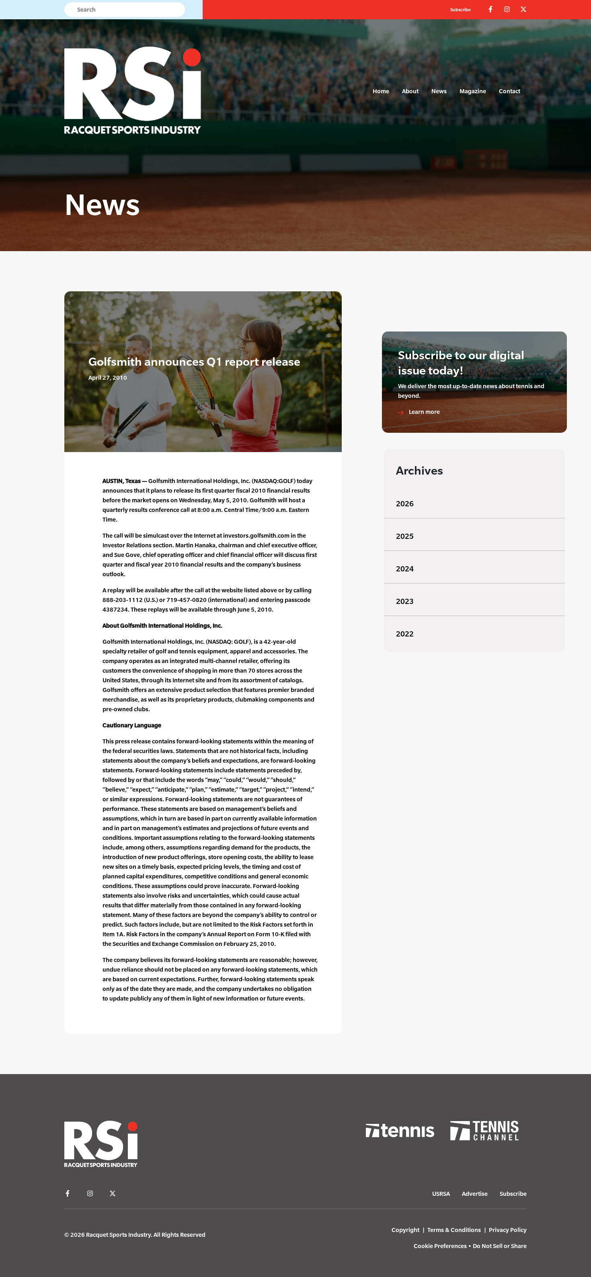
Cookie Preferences (440, 1245)
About (410, 91)
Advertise (475, 1193)
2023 (405, 601)
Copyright (405, 1229)
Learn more (424, 411)
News (439, 91)
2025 (405, 536)
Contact (509, 91)
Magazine (473, 91)
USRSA (441, 1193)
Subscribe (460, 9)
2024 (405, 569)
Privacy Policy (508, 1229)
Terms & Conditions (454, 1229)
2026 (405, 503)
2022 (405, 634)
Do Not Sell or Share (500, 1245)
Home (381, 91)
